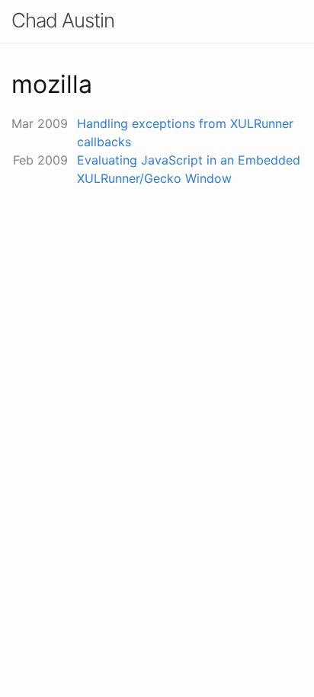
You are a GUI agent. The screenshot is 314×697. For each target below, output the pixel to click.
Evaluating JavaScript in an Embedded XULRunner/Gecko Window (188, 169)
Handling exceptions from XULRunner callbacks (185, 132)
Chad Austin (62, 20)
